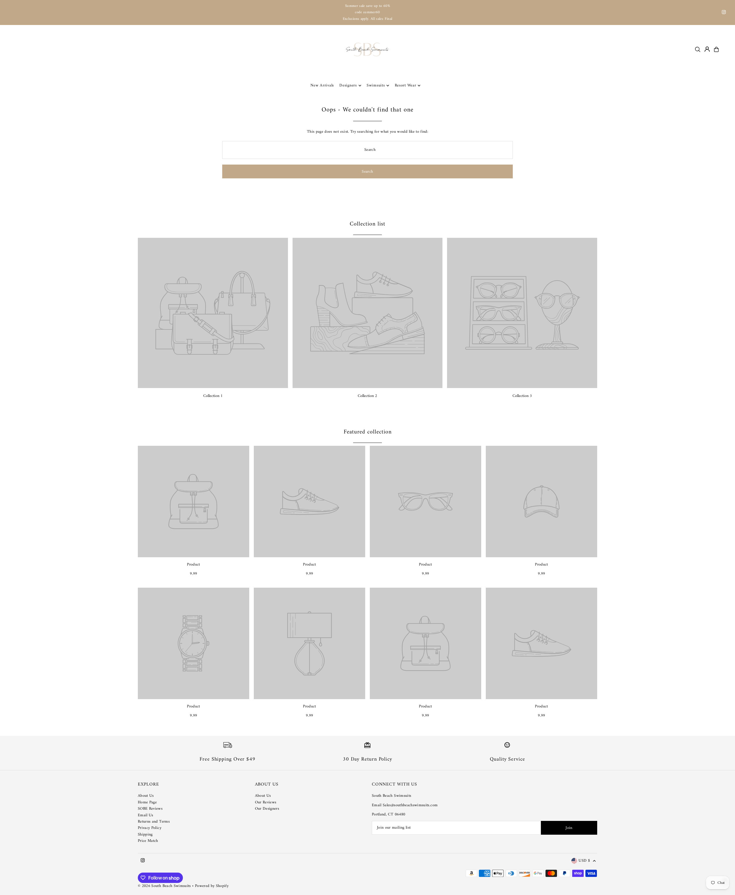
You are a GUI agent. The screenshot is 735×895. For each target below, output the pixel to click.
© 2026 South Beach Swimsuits (164, 886)
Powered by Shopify (212, 886)
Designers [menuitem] (348, 85)
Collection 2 (367, 396)
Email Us (145, 815)
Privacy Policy (149, 828)
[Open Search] (697, 49)
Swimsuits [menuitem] (376, 85)
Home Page (147, 802)
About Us (146, 795)
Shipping (145, 834)
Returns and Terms (154, 821)
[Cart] (716, 49)
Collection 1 (213, 396)
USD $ (584, 861)
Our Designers (267, 808)
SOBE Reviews (150, 808)
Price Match (148, 840)
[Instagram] (724, 13)
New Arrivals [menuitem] (322, 85)
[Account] (707, 49)
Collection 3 (522, 396)
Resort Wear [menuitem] (405, 85)
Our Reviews (265, 802)
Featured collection (368, 432)
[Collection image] (213, 313)
